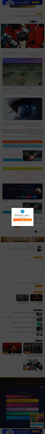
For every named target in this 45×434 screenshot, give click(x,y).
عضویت (22, 220)
